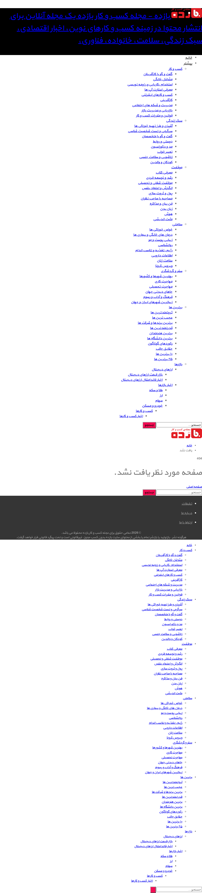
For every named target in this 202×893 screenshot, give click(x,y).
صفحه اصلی (194, 486)
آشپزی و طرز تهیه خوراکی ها (153, 126)
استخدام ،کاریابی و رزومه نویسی (149, 84)
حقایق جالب (164, 348)
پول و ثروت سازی (160, 193)
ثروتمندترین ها (161, 312)
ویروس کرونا (163, 265)
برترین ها (175, 307)
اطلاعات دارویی (161, 255)
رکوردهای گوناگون (160, 343)
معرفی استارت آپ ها (158, 89)
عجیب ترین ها (162, 317)
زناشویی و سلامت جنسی (155, 157)
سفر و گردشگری (171, 271)
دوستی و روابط (162, 141)
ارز (161, 395)
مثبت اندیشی (162, 219)
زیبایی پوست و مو (160, 240)
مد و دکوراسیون (161, 146)
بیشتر (188, 63)
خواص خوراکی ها (160, 229)
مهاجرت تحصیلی (160, 286)
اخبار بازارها (165, 385)
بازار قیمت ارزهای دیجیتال (145, 374)
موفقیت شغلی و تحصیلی (155, 183)
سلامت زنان (164, 260)
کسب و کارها (144, 411)
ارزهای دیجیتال (162, 369)
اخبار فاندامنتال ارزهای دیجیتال (142, 379)
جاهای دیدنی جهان (158, 291)
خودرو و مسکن (152, 405)
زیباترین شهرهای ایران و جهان (151, 302)
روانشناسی (165, 245)
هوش (168, 214)
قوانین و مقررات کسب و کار (154, 115)
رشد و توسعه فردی (159, 177)
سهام (159, 400)
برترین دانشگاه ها (159, 338)
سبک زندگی (174, 120)
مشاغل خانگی (162, 79)
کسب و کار (175, 69)
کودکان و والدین (161, 162)
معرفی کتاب (164, 172)
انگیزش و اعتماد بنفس (157, 188)
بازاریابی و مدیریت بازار (156, 110)
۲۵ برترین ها (163, 359)
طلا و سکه (156, 390)
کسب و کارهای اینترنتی (156, 94)
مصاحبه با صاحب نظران (156, 198)
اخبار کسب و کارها (131, 416)
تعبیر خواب (164, 151)
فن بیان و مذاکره (161, 203)
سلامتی (177, 224)
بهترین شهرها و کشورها (155, 276)
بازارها (178, 364)
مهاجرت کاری (163, 281)
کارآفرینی (166, 100)
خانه (188, 58)
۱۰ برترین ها (164, 354)
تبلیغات (187, 503)
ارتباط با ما (185, 522)
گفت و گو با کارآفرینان (157, 74)
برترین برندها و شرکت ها (155, 322)
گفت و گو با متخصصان (157, 136)
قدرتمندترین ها (161, 328)
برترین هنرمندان (160, 333)
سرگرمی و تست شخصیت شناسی (150, 131)
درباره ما (186, 513)
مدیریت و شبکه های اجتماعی (152, 105)
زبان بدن (166, 208)
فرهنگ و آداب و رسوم (157, 297)
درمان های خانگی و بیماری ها (152, 234)
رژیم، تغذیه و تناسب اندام (153, 250)
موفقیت (176, 167)
